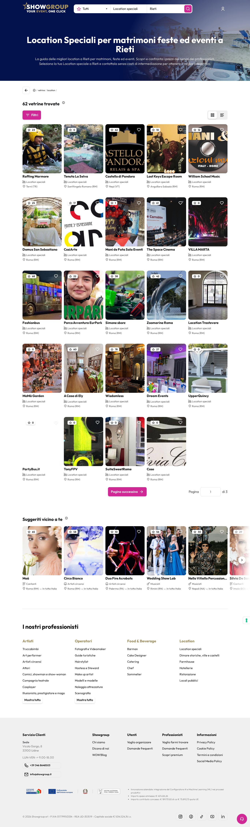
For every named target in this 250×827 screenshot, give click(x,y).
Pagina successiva (124, 492)
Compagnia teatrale (36, 680)
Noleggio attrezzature (89, 687)
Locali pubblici (189, 680)
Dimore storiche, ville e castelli (199, 655)
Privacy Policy (206, 742)
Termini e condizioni (210, 755)
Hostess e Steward (87, 668)
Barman (132, 649)
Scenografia (83, 693)
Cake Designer (137, 655)
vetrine (41, 90)
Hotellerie (186, 668)
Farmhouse (187, 661)
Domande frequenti (140, 748)
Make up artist (84, 674)
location (51, 90)
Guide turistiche (85, 655)
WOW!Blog (99, 755)
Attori (26, 668)
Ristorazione (188, 674)
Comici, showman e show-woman (44, 674)
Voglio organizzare (139, 742)
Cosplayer (29, 687)
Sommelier (134, 674)
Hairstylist (81, 661)
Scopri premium (172, 755)
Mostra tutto (32, 700)
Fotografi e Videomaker (90, 649)
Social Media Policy (209, 761)
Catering (133, 661)
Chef (130, 668)
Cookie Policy (205, 748)
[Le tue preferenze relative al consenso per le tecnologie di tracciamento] (246, 620)
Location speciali (191, 649)
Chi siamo (98, 742)
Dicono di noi (100, 748)
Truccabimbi (31, 649)
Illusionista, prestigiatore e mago (44, 693)
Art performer (32, 655)
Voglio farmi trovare (175, 742)
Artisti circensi (32, 661)
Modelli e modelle (86, 680)
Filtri (34, 115)
